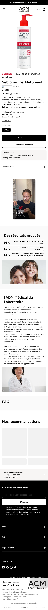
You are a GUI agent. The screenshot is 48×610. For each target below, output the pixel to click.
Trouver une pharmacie (24, 145)
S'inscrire (24, 502)
